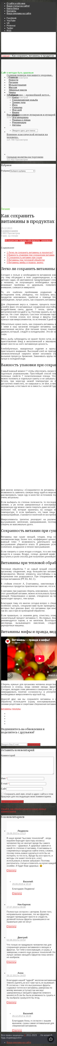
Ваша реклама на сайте (19, 13)
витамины (6, 709)
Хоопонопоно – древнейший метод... (28, 95)
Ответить (11, 870)
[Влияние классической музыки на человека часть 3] (17, 132)
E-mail (5, 783)
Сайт (3, 789)
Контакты (11, 11)
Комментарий (8, 755)
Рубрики (5, 171)
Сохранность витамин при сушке (24, 257)
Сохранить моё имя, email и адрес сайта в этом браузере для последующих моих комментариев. (27, 795)
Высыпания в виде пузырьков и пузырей (31, 114)
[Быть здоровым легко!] (28, 70)
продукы (16, 709)
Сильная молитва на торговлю (25, 157)
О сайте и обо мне (16, 3)
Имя (4, 778)
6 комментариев (9, 231)
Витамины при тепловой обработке (26, 260)
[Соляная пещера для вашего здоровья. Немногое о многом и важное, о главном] (17, 72)
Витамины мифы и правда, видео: (25, 262)
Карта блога (13, 8)
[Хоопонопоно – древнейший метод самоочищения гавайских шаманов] (17, 92)
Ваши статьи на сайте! (18, 6)
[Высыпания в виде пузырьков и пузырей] (17, 112)
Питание (5, 209)
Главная (5, 56)
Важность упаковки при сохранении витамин (31, 255)
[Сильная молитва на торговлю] (17, 154)
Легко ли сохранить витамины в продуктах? (30, 252)
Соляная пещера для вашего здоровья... (30, 75)
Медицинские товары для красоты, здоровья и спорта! (28, 241)
